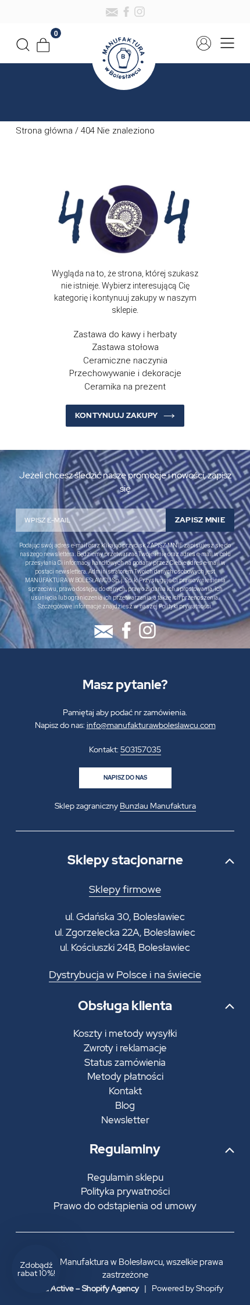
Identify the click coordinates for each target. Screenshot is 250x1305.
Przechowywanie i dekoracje (125, 373)
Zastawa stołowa (125, 347)
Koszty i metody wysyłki (125, 1033)
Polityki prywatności (185, 606)
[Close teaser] (64, 1241)
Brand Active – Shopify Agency (83, 1288)
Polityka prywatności (125, 1191)
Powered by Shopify (187, 1288)
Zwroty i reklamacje (125, 1047)
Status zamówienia (125, 1062)
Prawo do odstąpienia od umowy (125, 1205)
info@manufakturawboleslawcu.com (151, 725)
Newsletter (125, 1119)
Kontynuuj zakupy (116, 415)
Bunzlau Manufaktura (158, 806)
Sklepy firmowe (125, 889)
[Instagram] (139, 11)
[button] (36, 1269)
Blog (125, 1105)
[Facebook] (126, 11)
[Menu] (224, 43)
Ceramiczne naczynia (125, 360)
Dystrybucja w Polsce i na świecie (125, 975)
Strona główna (44, 130)
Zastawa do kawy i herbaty (125, 334)
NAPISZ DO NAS (125, 777)
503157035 (140, 749)
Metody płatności (125, 1076)
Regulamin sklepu (125, 1177)
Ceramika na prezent (125, 386)
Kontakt (125, 1090)
